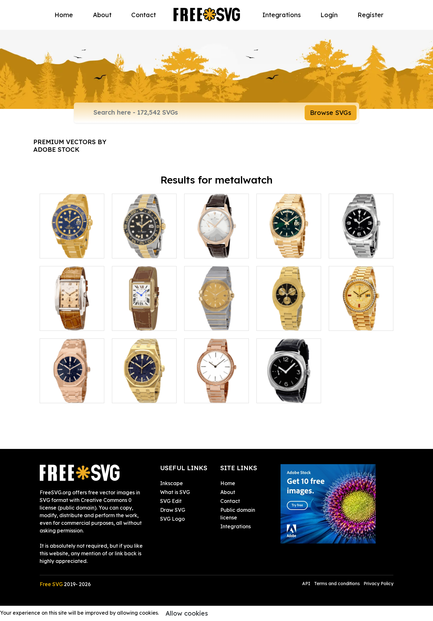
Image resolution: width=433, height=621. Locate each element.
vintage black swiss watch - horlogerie (289, 390)
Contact (143, 15)
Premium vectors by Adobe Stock (70, 145)
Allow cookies (186, 613)
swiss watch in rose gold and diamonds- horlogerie (216, 386)
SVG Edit (171, 501)
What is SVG (175, 492)
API (307, 583)
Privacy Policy (378, 583)
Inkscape (171, 483)
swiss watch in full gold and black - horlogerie (289, 314)
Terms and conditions (337, 583)
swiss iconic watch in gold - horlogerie (144, 318)
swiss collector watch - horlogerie (72, 318)
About (102, 15)
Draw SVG (172, 510)
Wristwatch (60, 249)
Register (371, 15)
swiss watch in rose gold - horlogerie (72, 390)
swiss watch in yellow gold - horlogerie (144, 386)
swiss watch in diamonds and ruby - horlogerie (361, 314)
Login (329, 15)
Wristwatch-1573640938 (144, 246)
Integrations (281, 15)
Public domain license (237, 514)
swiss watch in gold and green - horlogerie (289, 242)
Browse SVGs (330, 113)
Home (64, 15)
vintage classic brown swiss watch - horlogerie (216, 242)
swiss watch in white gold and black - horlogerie (361, 242)
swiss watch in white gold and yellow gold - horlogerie (216, 314)
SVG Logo (172, 519)
